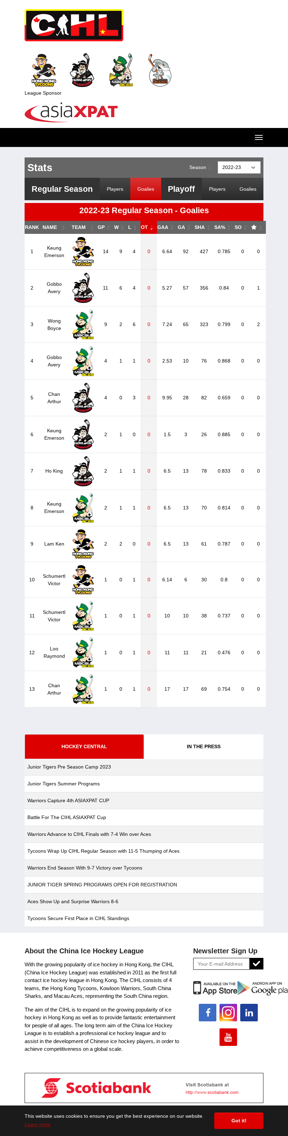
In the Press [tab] (204, 746)
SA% (219, 227)
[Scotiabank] (144, 1087)
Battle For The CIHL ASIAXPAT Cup (66, 817)
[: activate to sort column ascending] (258, 227)
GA (181, 227)
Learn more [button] (38, 1124)
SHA (200, 227)
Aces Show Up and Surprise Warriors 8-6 (72, 901)
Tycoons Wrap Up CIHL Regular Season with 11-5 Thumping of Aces (103, 851)
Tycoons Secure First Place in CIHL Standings (78, 918)
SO (238, 227)
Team (79, 227)
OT (144, 227)
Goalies (145, 189)
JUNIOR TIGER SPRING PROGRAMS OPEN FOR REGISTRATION (102, 884)
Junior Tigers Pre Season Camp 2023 (69, 767)
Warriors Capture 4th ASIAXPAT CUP (68, 800)
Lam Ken (54, 544)
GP (101, 227)
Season (199, 167)
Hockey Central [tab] (84, 746)
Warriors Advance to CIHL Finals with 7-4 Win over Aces (89, 834)
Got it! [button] (239, 1120)
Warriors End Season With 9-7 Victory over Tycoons (84, 868)
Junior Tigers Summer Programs (63, 783)
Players (115, 189)
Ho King (54, 471)
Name (49, 227)
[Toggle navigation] (258, 137)
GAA (162, 227)
